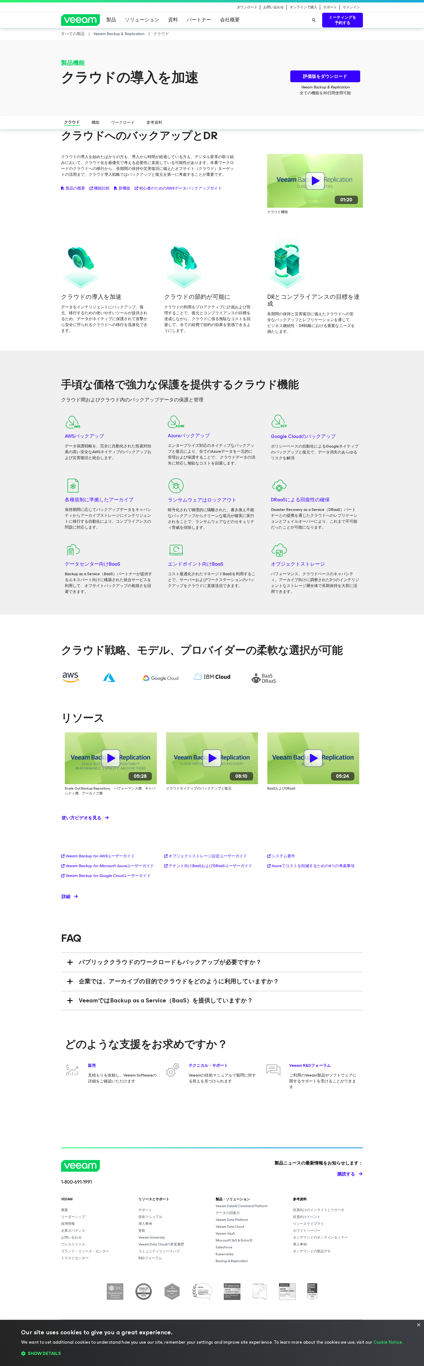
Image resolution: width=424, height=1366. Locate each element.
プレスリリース (73, 1244)
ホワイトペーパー (306, 1230)
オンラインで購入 (303, 7)
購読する (346, 1174)
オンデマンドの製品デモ (312, 1251)
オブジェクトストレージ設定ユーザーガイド (208, 856)
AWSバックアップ (84, 436)
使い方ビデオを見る (81, 817)
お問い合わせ (273, 7)
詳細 (66, 896)
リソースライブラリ (308, 1224)
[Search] (313, 20)
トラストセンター (75, 1258)
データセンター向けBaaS (92, 564)
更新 (141, 1230)
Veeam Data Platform (232, 1220)
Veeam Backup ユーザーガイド (100, 856)
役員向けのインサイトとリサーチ (318, 1210)
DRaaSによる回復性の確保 (300, 500)
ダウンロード (247, 7)
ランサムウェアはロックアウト (202, 500)
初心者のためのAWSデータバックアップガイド (180, 188)
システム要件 (283, 856)
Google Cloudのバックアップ (303, 436)
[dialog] (212, 1343)
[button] (212, 1353)
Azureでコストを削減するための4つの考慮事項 (313, 866)
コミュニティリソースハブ (159, 1251)
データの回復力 (228, 1213)
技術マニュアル (150, 1217)
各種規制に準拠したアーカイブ (99, 500)
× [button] (418, 1325)
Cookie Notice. (388, 1342)
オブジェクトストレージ (298, 564)
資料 (173, 20)
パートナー (199, 20)
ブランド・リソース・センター (85, 1251)
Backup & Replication (232, 1261)
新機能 (124, 188)
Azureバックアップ (189, 436)
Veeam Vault (225, 1233)
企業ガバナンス (73, 1230)
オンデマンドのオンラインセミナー (320, 1237)
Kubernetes (225, 1254)
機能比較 (102, 188)
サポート (330, 7)
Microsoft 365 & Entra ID (234, 1240)
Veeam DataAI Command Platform (241, 1206)
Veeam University (151, 1237)
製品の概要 (75, 188)
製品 (111, 20)
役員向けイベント (306, 1217)
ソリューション (142, 20)
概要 (64, 1210)
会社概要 (230, 20)
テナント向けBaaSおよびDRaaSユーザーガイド (210, 866)
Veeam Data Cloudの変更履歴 (161, 1244)
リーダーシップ (73, 1217)
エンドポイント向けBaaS (195, 564)
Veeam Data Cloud (230, 1226)
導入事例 (145, 1224)
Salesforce (224, 1247)
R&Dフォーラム (150, 1258)
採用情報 (68, 1224)
